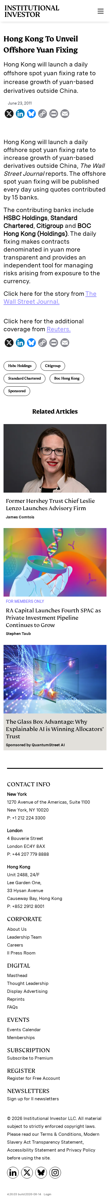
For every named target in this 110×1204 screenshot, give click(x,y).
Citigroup (52, 365)
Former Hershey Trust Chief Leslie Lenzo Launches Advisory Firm (50, 504)
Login (47, 1194)
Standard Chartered (24, 378)
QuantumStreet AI (48, 745)
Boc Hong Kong (66, 378)
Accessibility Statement (31, 1150)
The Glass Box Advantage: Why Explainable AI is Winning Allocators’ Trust (55, 729)
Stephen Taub (18, 633)
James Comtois (20, 517)
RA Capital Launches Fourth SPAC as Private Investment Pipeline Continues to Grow (53, 618)
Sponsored (17, 391)
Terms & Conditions (60, 1134)
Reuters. (59, 329)
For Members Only (25, 601)
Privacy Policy (80, 1150)
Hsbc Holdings (20, 365)
